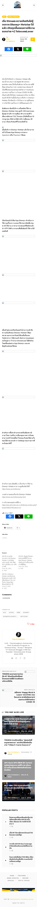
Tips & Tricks (23, 880)
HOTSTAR (24, 616)
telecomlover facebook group (21, 899)
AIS (4, 16)
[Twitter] (16, 658)
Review (25, 878)
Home (12, 875)
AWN (18, 612)
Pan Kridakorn (18, 639)
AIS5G (11, 612)
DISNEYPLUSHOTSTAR (10, 616)
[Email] (12, 658)
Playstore (17, 135)
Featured (22, 875)
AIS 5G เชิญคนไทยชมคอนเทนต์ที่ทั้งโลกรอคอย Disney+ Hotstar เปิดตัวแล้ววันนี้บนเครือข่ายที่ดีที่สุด (25, 560)
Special (11, 880)
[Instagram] (24, 658)
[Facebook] (20, 658)
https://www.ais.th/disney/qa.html (14, 497)
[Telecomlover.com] (17, 5)
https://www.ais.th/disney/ (11, 489)
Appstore (5, 135)
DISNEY (26, 612)
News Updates (13, 16)
